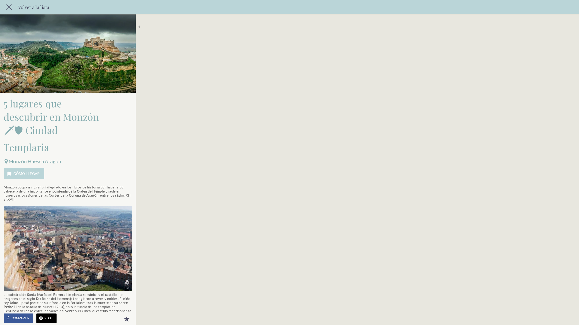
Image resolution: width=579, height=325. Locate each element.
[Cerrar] (9, 7)
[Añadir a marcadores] (126, 318)
